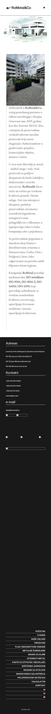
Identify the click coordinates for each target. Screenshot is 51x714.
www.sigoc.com (12, 396)
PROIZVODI (39, 643)
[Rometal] (18, 7)
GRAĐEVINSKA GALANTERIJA (30, 674)
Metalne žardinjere (34, 651)
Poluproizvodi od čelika (31, 678)
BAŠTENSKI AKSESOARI (33, 666)
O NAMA (41, 635)
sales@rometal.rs (12, 410)
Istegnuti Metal (36, 658)
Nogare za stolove (34, 670)
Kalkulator (38, 682)
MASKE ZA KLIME (36, 654)
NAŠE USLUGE (38, 639)
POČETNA (40, 631)
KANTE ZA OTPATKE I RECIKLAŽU (28, 662)
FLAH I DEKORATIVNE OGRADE (30, 647)
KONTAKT (40, 685)
